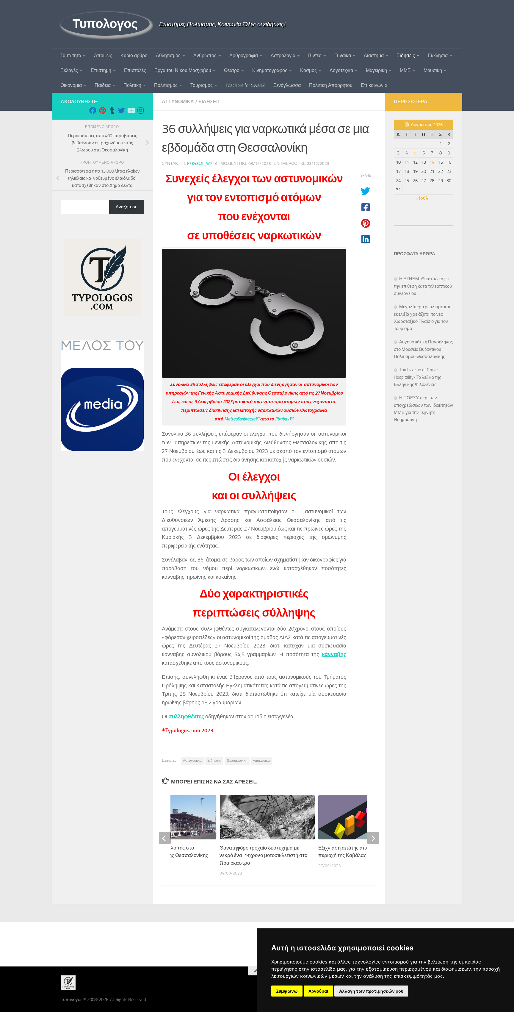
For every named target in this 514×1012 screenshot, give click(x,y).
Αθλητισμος (168, 55)
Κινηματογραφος (269, 70)
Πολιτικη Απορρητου (330, 85)
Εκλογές (69, 70)
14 (432, 162)
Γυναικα (342, 55)
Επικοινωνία (374, 85)
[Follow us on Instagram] (140, 110)
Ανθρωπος (205, 55)
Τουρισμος (201, 85)
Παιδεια (103, 85)
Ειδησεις (406, 55)
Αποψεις (103, 55)
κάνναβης (334, 654)
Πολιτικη (132, 85)
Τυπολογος (105, 23)
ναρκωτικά (261, 760)
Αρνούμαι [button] (318, 991)
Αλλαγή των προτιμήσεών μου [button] (371, 991)
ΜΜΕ (405, 70)
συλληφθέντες (186, 716)
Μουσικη (433, 70)
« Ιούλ (422, 198)
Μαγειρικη (376, 70)
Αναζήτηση (126, 206)
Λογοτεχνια (341, 70)
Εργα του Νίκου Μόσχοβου (182, 70)
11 (406, 162)
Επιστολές (135, 70)
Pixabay (282, 419)
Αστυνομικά (192, 760)
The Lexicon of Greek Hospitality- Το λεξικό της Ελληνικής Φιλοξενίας (417, 377)
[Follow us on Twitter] (121, 110)
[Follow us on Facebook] (92, 110)
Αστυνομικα (178, 101)
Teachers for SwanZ (245, 85)
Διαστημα (374, 55)
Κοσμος (308, 70)
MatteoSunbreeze (239, 419)
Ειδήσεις (214, 760)
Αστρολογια (283, 55)
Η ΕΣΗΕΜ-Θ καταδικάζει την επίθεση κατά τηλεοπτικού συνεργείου (423, 286)
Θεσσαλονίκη (237, 760)
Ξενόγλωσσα (287, 85)
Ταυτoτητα (70, 55)
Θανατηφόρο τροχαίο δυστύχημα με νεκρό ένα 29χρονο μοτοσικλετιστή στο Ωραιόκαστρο (263, 855)
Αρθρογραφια (243, 55)
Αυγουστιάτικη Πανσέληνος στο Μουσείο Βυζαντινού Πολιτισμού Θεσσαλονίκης (423, 349)
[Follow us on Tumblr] (111, 110)
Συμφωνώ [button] (287, 991)
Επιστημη (101, 70)
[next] (373, 838)
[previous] (165, 838)
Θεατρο (231, 70)
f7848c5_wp (199, 163)
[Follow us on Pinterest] (102, 110)
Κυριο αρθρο (134, 55)
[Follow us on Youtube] (130, 110)
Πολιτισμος (166, 85)
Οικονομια (71, 85)
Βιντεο (315, 55)
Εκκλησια (438, 55)
